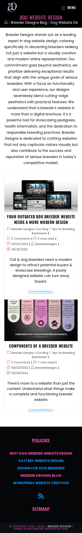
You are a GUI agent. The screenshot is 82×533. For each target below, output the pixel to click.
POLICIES (41, 440)
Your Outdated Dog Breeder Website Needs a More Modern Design (41, 219)
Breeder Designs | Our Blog (30, 229)
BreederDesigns (46, 244)
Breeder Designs (59, 526)
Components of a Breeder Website (41, 346)
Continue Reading (40, 291)
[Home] (6, 22)
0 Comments (20, 239)
